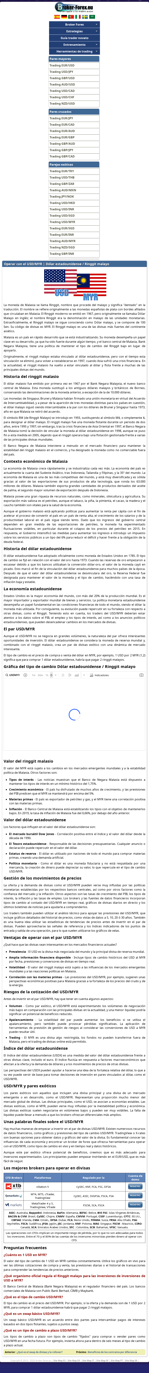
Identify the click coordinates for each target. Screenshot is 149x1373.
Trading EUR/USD (62, 65)
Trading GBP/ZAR (62, 184)
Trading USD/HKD (62, 203)
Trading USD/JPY (61, 72)
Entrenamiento (74, 45)
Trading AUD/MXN (63, 190)
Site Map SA (131, 1360)
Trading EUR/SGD (62, 228)
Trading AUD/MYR (63, 241)
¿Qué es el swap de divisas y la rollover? (40, 1352)
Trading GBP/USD (62, 78)
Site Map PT (117, 1360)
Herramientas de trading (74, 51)
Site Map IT (88, 1360)
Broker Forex (74, 25)
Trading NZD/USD (62, 104)
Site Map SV (102, 1360)
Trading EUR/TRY (62, 171)
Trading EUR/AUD (62, 131)
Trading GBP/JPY (61, 150)
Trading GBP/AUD (62, 144)
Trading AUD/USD (62, 84)
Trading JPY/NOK (62, 197)
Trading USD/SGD (62, 216)
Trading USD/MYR (62, 222)
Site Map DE (74, 1360)
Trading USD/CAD (62, 91)
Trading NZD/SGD (62, 247)
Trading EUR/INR (62, 235)
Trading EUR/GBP (62, 137)
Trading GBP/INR (62, 254)
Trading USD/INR (62, 209)
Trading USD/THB (62, 177)
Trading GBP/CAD (62, 156)
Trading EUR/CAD (62, 125)
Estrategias (74, 31)
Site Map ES (59, 1360)
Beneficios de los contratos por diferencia (112, 1352)
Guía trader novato (74, 38)
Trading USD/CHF (62, 97)
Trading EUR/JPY (61, 118)
